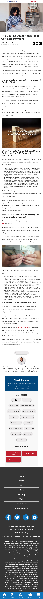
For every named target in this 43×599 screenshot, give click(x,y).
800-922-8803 (21, 532)
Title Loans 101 (29, 428)
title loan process (23, 327)
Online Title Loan (13, 453)
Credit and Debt (14, 405)
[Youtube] (40, 43)
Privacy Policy (21, 508)
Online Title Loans (16, 422)
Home (21, 476)
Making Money (13, 417)
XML (21, 499)
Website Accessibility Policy (21, 526)
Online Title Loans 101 (29, 411)
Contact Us (21, 485)
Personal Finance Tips (21, 353)
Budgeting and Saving (27, 417)
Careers (21, 480)
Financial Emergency (13, 411)
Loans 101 (28, 422)
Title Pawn (29, 453)
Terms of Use (21, 504)
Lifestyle (26, 400)
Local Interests (27, 434)
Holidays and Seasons (16, 428)
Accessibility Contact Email (20, 529)
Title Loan (13, 460)
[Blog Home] (16, 400)
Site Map (21, 494)
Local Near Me (21, 440)
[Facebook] (34, 43)
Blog (21, 490)
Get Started (33, 1)
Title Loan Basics (16, 434)
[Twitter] (37, 43)
